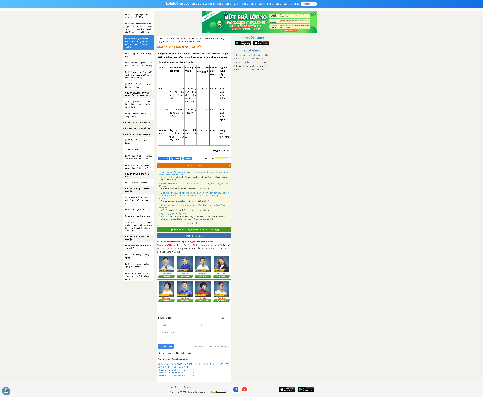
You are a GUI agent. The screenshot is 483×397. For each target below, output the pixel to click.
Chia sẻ (176, 159)
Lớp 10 (212, 3)
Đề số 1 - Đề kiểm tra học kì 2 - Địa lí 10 (252, 62)
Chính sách (186, 387)
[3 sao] (222, 157)
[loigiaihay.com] (177, 5)
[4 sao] (225, 157)
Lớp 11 (203, 3)
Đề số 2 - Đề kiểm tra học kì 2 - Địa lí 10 (176, 367)
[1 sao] (216, 157)
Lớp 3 (270, 3)
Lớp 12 (195, 3)
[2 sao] (219, 157)
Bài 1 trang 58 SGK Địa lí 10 (173, 214)
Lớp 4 (262, 3)
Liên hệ (173, 387)
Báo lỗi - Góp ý (194, 235)
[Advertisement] (253, 111)
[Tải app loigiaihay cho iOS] (261, 43)
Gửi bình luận (166, 346)
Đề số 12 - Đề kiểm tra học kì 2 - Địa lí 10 (252, 58)
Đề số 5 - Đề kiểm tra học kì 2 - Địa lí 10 (176, 375)
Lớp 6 (245, 3)
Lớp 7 (237, 3)
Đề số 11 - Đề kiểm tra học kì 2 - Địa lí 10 (252, 66)
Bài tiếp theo (194, 165)
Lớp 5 (253, 3)
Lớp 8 (229, 3)
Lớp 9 (220, 3)
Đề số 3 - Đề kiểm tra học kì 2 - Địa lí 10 (176, 370)
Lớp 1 (287, 3)
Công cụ (295, 3)
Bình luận (164, 159)
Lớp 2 (278, 3)
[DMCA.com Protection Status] (218, 392)
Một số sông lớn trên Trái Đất (179, 47)
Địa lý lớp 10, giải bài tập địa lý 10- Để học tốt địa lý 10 (185, 38)
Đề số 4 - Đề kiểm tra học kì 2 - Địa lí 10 (176, 372)
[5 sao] (228, 157)
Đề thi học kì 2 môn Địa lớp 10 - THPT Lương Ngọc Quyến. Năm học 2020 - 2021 (194, 364)
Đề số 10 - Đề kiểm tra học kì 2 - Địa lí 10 (252, 69)
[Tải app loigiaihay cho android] (243, 43)
